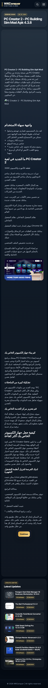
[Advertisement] (24, 49)
